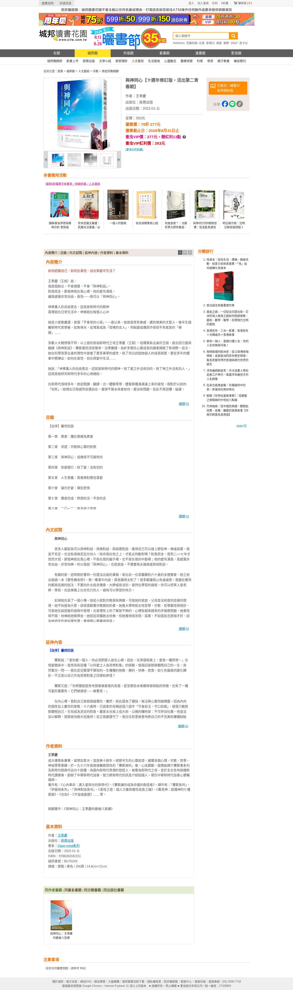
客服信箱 (200, 981)
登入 (191, 3)
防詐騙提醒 (171, 981)
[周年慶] (146, 24)
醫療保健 (187, 61)
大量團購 (113, 981)
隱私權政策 (154, 981)
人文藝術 (138, 61)
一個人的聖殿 (118, 223)
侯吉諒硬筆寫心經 (147, 223)
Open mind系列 (69, 845)
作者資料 (106, 253)
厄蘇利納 (192, 43)
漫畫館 (200, 53)
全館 (56, 53)
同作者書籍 (53, 890)
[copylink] (239, 104)
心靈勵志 (170, 61)
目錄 (63, 253)
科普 (200, 61)
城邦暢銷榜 (54, 61)
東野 (226, 43)
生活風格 (154, 61)
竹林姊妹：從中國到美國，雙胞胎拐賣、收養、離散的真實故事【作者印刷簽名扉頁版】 (227, 410)
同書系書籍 (73, 890)
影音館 (236, 53)
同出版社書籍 (113, 890)
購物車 (245, 3)
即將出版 (89, 61)
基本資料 (122, 253)
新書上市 (72, 61)
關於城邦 (57, 981)
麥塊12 (210, 43)
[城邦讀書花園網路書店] (63, 48)
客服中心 (186, 981)
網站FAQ (85, 981)
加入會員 (203, 3)
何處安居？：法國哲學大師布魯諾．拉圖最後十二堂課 (176, 227)
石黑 (202, 43)
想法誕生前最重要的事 (220, 305)
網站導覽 (99, 981)
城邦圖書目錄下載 (133, 981)
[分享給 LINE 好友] (232, 104)
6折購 (224, 3)
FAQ (83, 968)
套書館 (164, 53)
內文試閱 (75, 253)
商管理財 (121, 61)
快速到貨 (65, 3)
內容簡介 (51, 253)
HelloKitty (179, 43)
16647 (234, 43)
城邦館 (93, 53)
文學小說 (105, 61)
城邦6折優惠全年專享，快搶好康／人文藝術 (73, 183)
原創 (219, 43)
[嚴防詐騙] (146, 12)
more (240, 425)
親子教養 (223, 61)
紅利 (215, 3)
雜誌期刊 (240, 61)
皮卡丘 (243, 43)
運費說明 (48, 3)
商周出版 (146, 102)
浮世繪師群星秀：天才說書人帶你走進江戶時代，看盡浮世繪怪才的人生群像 (227, 375)
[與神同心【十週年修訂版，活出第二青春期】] (58, 165)
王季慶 (141, 96)
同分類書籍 (92, 890)
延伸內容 (91, 253)
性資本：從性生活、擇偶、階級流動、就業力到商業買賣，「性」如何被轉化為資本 (227, 264)
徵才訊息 (71, 981)
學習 (210, 61)
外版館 (128, 53)
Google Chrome (92, 985)
